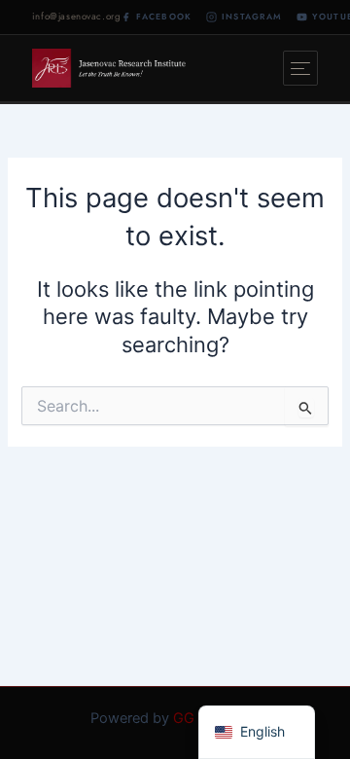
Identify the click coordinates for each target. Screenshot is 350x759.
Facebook (164, 16)
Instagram (252, 16)
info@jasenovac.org (77, 16)
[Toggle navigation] (300, 68)
